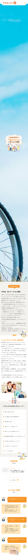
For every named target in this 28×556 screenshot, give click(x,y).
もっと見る (12, 480)
